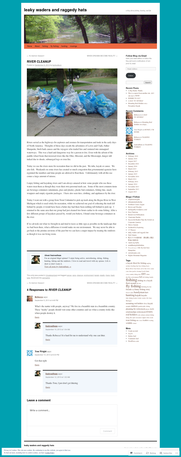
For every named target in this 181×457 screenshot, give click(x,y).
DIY (143, 274)
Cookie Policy (49, 452)
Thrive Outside (133, 225)
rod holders (131, 314)
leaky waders (142, 298)
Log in (130, 333)
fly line (149, 287)
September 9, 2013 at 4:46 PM (46, 300)
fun (133, 290)
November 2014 (133, 176)
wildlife (129, 322)
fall (140, 276)
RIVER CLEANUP (39, 61)
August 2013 (132, 192)
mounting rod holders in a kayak (139, 303)
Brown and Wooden (135, 207)
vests (140, 320)
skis (131, 318)
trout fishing (131, 320)
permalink (46, 278)
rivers (108, 275)
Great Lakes (129, 292)
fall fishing (145, 277)
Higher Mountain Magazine (137, 255)
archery (128, 266)
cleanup (80, 275)
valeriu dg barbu (133, 242)
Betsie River (129, 269)
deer (139, 274)
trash (113, 275)
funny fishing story (142, 289)
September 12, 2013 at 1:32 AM (58, 377)
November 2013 (133, 186)
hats (146, 292)
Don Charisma (133, 212)
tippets (144, 318)
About (37, 46)
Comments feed (133, 338)
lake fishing (129, 298)
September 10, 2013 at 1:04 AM (58, 329)
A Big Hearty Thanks (135, 90)
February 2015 (133, 171)
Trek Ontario (132, 235)
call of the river (145, 269)
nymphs (128, 306)
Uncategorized (51, 275)
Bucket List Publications (136, 214)
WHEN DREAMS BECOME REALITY (102, 55)
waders (146, 320)
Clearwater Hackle (134, 217)
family (151, 277)
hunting (64, 46)
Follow (130, 75)
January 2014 (132, 184)
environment (89, 275)
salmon (143, 315)
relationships (131, 311)
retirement (141, 311)
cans (74, 275)
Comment (107, 431)
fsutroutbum (57, 65)
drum (147, 274)
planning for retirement (135, 308)
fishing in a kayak (145, 280)
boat (135, 269)
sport (133, 318)
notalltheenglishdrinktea (136, 245)
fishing (45, 46)
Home (29, 46)
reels (152, 308)
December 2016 (133, 164)
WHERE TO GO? (134, 98)
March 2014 (132, 179)
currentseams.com (134, 253)
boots (138, 269)
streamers (139, 318)
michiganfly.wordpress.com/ (137, 209)
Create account (133, 331)
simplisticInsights (134, 199)
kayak (96, 275)
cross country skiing (132, 274)
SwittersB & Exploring (136, 227)
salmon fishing (149, 315)
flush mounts (131, 283)
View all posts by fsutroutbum (57, 266)
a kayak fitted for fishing (136, 263)
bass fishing (142, 266)
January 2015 (132, 174)
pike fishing (146, 306)
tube (28, 278)
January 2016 (132, 166)
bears (147, 266)
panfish (140, 306)
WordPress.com (133, 341)
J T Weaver (132, 230)
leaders (135, 298)
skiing (127, 318)
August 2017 (132, 161)
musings (73, 46)
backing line (134, 266)
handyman (139, 292)
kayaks (144, 295)
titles (148, 318)
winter (135, 323)
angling (148, 263)
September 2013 (133, 189)
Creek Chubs (145, 271)
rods (139, 315)
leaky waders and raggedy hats (55, 10)
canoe (69, 275)
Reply (37, 317)
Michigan (129, 301)
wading (151, 320)
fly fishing (55, 46)
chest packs (132, 271)
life (147, 298)
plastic (102, 275)
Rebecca (39, 296)
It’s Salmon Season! (35, 55)
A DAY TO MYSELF (135, 101)
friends (129, 289)
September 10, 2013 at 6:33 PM (47, 354)
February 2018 (133, 156)
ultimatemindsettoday (135, 202)
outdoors (134, 306)
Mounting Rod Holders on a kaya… (143, 123)
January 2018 (132, 158)
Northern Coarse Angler (136, 204)
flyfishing (144, 287)
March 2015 (132, 169)
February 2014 (133, 181)
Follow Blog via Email (136, 55)
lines (150, 298)
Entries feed (132, 336)
